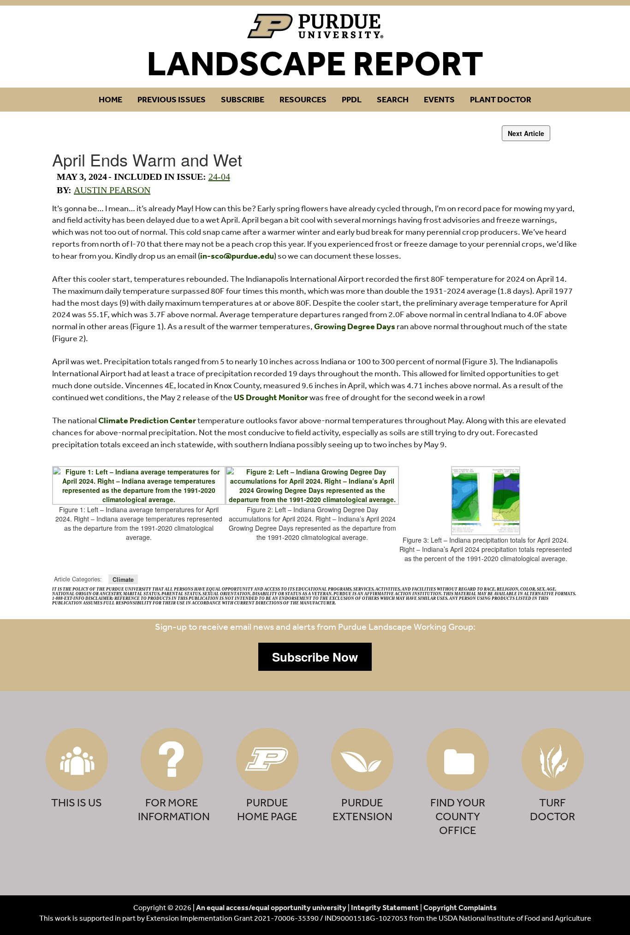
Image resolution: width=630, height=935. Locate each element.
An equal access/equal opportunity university (271, 907)
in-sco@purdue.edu (237, 255)
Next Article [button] (526, 133)
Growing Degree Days (354, 326)
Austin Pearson (112, 190)
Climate (123, 579)
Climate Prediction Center (147, 420)
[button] (315, 657)
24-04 (219, 177)
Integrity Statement (385, 907)
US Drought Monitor (271, 397)
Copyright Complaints (460, 907)
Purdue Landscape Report (315, 26)
